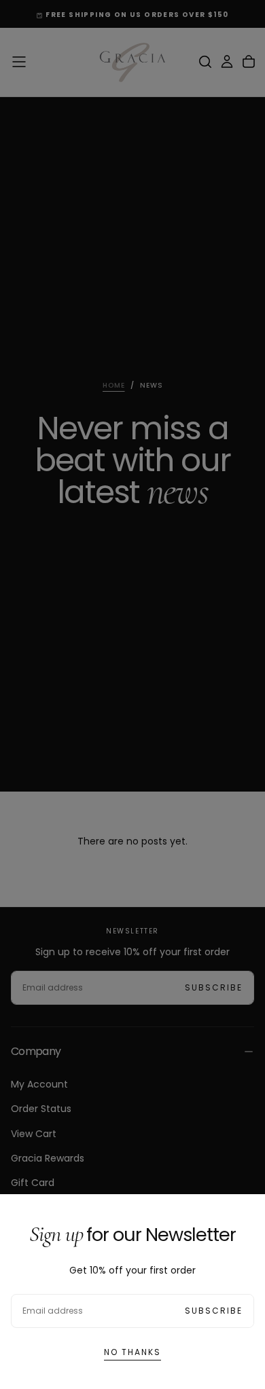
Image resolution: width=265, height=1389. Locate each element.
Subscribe (214, 1310)
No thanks (132, 1352)
